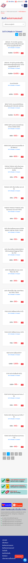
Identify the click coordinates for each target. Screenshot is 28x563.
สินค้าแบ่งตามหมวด (7, 545)
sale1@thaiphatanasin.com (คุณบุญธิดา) (12, 523)
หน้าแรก (3, 11)
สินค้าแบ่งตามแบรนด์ (12, 11)
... (4, 458)
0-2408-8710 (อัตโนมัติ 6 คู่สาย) (10, 518)
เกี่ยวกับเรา (5, 543)
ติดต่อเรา (4, 556)
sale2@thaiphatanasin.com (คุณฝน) (11, 525)
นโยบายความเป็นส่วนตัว (9, 558)
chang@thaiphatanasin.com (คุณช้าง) (12, 520)
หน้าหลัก (4, 540)
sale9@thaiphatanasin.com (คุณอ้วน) (11, 521)
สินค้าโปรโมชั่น (6, 553)
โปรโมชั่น (4, 551)
